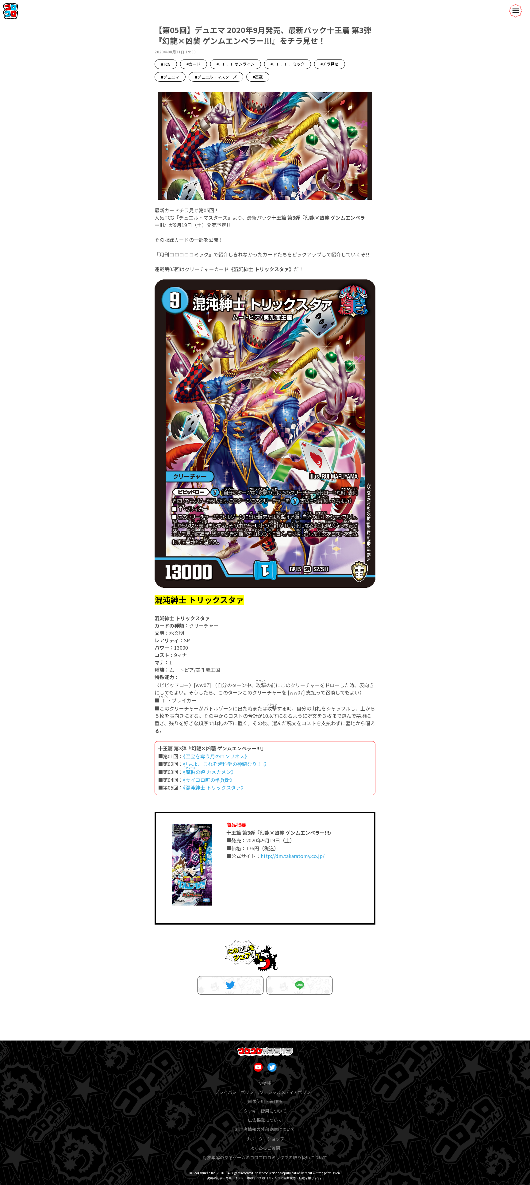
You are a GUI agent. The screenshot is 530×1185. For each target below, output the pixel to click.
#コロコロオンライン (236, 64)
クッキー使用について (265, 1111)
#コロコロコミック (288, 64)
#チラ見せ (330, 64)
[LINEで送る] (299, 985)
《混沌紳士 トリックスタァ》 (214, 787)
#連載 (258, 77)
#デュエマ (170, 77)
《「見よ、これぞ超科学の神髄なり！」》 (226, 764)
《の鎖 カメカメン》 (209, 771)
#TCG (166, 64)
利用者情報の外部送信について (265, 1129)
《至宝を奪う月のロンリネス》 (216, 756)
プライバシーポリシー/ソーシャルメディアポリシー (265, 1092)
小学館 (265, 1082)
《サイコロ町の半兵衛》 (209, 779)
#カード (193, 64)
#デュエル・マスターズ (216, 77)
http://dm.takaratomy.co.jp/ (293, 856)
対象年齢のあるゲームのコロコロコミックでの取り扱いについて (265, 1157)
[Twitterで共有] (230, 985)
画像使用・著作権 (265, 1101)
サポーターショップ (265, 1139)
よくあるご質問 (265, 1148)
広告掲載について (265, 1120)
